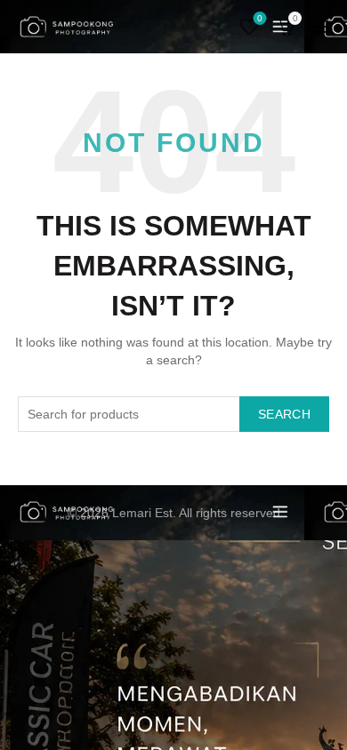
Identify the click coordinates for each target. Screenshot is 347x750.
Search (284, 414)
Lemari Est (142, 513)
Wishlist (259, 18)
